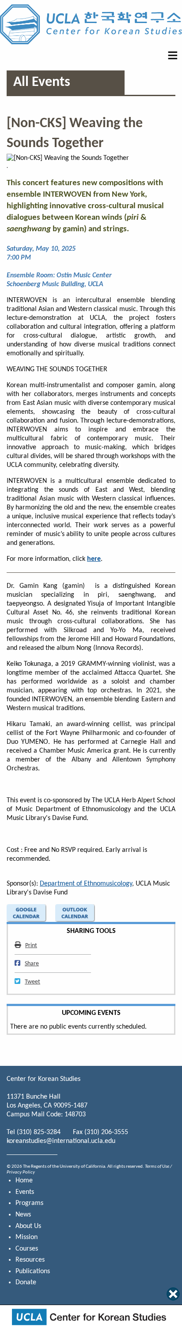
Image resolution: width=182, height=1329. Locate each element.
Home (24, 1180)
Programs (29, 1203)
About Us (28, 1226)
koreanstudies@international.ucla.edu (61, 1141)
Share (31, 963)
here (94, 559)
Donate (25, 1282)
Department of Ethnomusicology (86, 883)
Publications (32, 1271)
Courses (26, 1248)
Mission (26, 1237)
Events (24, 1192)
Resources (30, 1259)
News (23, 1214)
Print (31, 945)
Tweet (32, 982)
